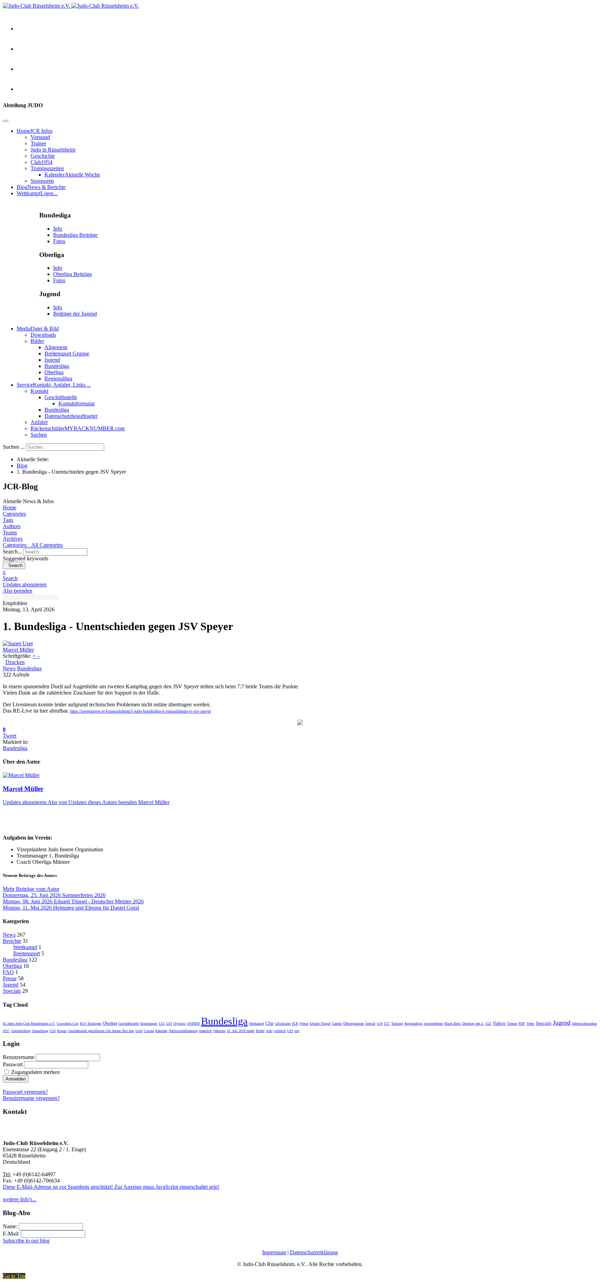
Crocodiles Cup (67, 1023)
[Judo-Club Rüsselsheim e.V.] (71, 6)
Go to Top (14, 1276)
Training (397, 1023)
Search (14, 565)
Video (530, 1023)
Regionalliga (413, 1023)
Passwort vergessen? (25, 1092)
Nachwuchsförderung (183, 1031)
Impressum (274, 1252)
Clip (269, 1023)
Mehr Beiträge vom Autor (31, 889)
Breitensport (26, 953)
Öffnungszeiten (353, 1023)
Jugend (10, 985)
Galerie (337, 1023)
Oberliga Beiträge (72, 274)
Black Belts (452, 1023)
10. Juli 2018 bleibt (241, 1031)
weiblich (280, 1031)
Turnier (512, 1023)
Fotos (59, 241)
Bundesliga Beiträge (75, 235)
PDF (521, 1023)
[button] (300, 578)
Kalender (161, 1031)
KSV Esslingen (90, 1023)
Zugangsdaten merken (35, 1072)
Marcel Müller (18, 650)
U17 (387, 1023)
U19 (290, 1031)
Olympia (179, 1023)
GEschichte (283, 1023)
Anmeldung (40, 1031)
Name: (11, 1226)
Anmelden (16, 1079)
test (296, 1031)
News (9, 668)
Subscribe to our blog (26, 1241)
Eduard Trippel (320, 1023)
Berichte (12, 941)
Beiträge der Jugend (75, 314)
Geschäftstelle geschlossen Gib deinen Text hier (101, 1031)
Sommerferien (433, 1023)
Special (370, 1023)
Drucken (15, 662)
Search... (12, 551)
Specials (12, 991)
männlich (205, 1031)
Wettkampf (25, 947)
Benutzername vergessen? (31, 1098)
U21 (488, 1023)
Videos (499, 1023)
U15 (162, 1023)
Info (57, 229)
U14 (380, 1023)
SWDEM (193, 1023)
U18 (169, 1023)
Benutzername (18, 1057)
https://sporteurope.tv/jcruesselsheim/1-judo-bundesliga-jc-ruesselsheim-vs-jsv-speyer (140, 711)
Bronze (62, 1031)
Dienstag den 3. (473, 1023)
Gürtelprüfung (21, 1031)
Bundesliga (29, 668)
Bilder (260, 1031)
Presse (10, 978)
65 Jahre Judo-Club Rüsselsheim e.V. (29, 1023)
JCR (295, 1023)
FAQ (8, 972)
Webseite (219, 1031)
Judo (269, 1031)
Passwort (13, 1064)
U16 (53, 1031)
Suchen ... (14, 447)
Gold (138, 1031)
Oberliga (12, 966)
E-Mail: (12, 1234)
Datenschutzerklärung (314, 1252)
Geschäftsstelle (128, 1023)
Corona (149, 1031)
